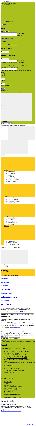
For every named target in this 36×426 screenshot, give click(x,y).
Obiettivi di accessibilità (10, 390)
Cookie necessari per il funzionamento (11, 332)
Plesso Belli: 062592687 (13, 353)
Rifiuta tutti (15, 314)
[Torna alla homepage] (18, 125)
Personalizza (4, 314)
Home (6, 265)
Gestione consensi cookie (11, 393)
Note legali (7, 383)
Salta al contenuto (5, 1)
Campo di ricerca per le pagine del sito (11, 247)
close (2, 155)
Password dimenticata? (7, 38)
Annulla (3, 123)
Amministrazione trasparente (12, 394)
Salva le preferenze (14, 338)
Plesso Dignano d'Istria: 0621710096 (17, 356)
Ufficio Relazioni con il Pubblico (13, 386)
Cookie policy (8, 382)
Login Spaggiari (14, 67)
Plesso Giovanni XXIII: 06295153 (16, 354)
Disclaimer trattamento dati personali (11, 411)
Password (20, 35)
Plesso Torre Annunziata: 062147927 (17, 358)
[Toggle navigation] (14, 147)
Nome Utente (21, 33)
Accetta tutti (27, 314)
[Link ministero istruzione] (8, 3)
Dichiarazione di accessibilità (12, 388)
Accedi (3, 24)
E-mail (19, 60)
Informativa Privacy (9, 385)
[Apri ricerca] (21, 133)
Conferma (9, 123)
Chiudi (3, 79)
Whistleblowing (8, 391)
